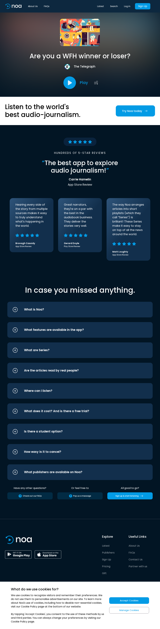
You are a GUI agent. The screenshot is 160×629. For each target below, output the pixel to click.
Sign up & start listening (127, 496)
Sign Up (142, 6)
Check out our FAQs (32, 496)
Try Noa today (132, 111)
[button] (74, 309)
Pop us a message (82, 496)
